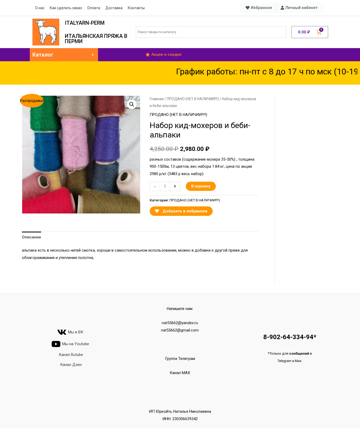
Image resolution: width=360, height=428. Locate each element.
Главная (157, 99)
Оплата (93, 8)
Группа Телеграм (180, 358)
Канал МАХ (180, 372)
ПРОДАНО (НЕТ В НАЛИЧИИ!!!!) (193, 99)
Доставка (114, 8)
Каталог (42, 55)
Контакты (136, 8)
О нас (40, 8)
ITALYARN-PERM (85, 23)
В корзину (201, 186)
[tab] (31, 237)
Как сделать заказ (66, 8)
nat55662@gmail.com (180, 330)
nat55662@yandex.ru (180, 322)
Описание (31, 237)
